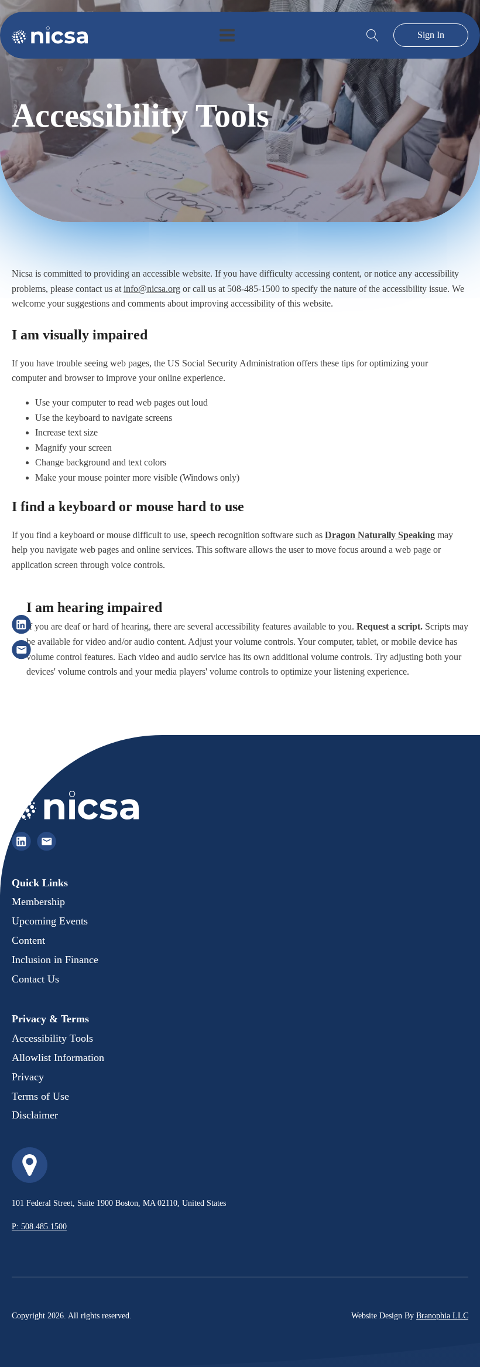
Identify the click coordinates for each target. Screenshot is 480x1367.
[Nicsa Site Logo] (50, 35)
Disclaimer (35, 1115)
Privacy (28, 1077)
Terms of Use (40, 1096)
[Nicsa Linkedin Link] (21, 841)
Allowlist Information (58, 1057)
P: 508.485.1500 (39, 1226)
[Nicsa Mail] (21, 649)
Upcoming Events (50, 921)
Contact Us (35, 979)
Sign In (430, 35)
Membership (38, 901)
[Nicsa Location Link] (29, 1165)
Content (28, 940)
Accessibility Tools (52, 1038)
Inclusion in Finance (55, 959)
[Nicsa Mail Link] (46, 841)
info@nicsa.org (152, 289)
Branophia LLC (442, 1315)
